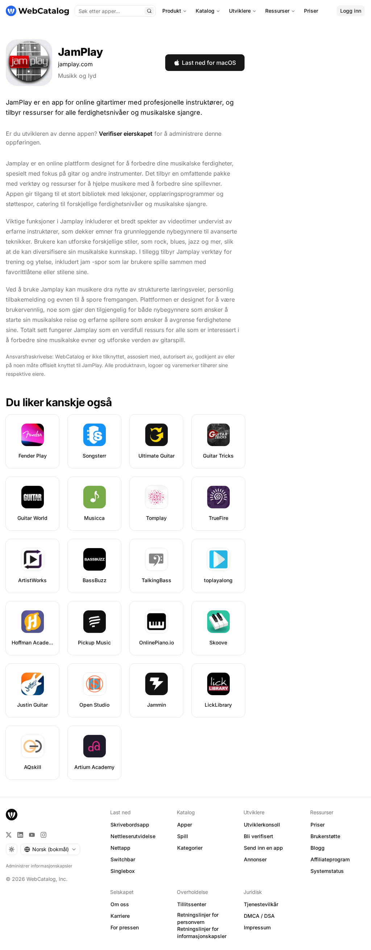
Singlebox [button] (123, 871)
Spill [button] (182, 836)
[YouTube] (32, 835)
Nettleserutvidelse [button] (133, 836)
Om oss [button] (120, 904)
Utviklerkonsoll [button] (262, 824)
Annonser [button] (255, 859)
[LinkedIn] (20, 835)
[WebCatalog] (11, 814)
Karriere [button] (120, 916)
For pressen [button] (125, 927)
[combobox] (50, 849)
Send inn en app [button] (263, 848)
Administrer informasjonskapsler (39, 866)
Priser (311, 11)
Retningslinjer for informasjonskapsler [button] (201, 932)
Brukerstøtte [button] (325, 836)
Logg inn (350, 11)
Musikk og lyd (77, 75)
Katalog (205, 11)
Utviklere (240, 11)
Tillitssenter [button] (191, 904)
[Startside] (37, 11)
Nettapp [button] (120, 848)
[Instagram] (43, 835)
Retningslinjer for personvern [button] (197, 918)
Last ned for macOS (209, 62)
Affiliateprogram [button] (330, 859)
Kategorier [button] (190, 848)
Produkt (171, 11)
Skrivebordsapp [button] (130, 824)
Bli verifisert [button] (258, 836)
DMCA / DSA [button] (259, 916)
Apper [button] (184, 824)
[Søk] (149, 11)
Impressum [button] (257, 927)
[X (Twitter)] (9, 835)
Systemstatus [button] (327, 871)
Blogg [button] (317, 848)
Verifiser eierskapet (126, 133)
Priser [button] (317, 824)
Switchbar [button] (123, 859)
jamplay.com (75, 64)
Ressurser (277, 11)
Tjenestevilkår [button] (261, 904)
